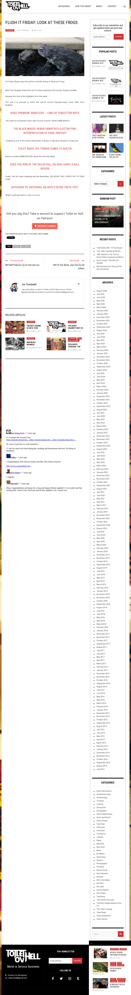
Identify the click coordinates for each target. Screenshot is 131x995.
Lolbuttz (100, 837)
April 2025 (101, 344)
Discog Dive (101, 807)
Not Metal (100, 854)
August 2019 (102, 568)
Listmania (31, 322)
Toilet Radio (101, 912)
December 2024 (103, 357)
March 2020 (101, 545)
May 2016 (101, 697)
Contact (112, 6)
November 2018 (103, 598)
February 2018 (102, 627)
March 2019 (101, 584)
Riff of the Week (103, 880)
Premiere (100, 867)
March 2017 (101, 664)
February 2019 (102, 588)
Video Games (102, 919)
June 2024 (101, 377)
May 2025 (101, 340)
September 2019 (103, 565)
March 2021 (101, 505)
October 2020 (102, 522)
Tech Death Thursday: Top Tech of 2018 (74, 346)
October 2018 (102, 601)
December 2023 (103, 396)
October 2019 (102, 561)
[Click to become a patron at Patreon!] (45, 226)
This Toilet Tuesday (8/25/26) (109, 251)
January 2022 (102, 472)
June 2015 (101, 733)
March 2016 (101, 703)
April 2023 (101, 423)
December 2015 (103, 713)
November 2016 (103, 677)
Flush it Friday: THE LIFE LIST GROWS (115, 157)
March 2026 (101, 307)
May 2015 (101, 736)
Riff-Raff (100, 887)
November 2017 (103, 637)
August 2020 (102, 528)
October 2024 (102, 363)
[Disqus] (44, 395)
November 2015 (103, 716)
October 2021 (102, 482)
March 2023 (101, 426)
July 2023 (100, 413)
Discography (102, 811)
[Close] (91, 943)
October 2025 (102, 324)
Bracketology (102, 797)
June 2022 (101, 456)
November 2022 (103, 439)
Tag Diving (101, 896)
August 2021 (102, 489)
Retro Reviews (116, 964)
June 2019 (101, 575)
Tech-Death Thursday (75, 339)
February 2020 (102, 548)
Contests (100, 801)
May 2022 (101, 459)
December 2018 (103, 594)
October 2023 (102, 403)
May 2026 (101, 301)
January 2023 (102, 433)
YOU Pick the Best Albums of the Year (99, 98)
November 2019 (103, 558)
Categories (64, 6)
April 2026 (101, 304)
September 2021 (103, 485)
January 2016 (102, 710)
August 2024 (102, 370)
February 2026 (102, 311)
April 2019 (101, 581)
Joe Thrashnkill (24, 30)
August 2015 (102, 726)
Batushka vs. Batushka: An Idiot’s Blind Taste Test (44, 187)
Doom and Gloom (104, 817)
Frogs (16, 246)
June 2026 (101, 297)
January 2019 (102, 591)
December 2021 (103, 476)
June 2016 (101, 693)
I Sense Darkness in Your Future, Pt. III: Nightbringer (108, 218)
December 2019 (103, 555)
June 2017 (101, 654)
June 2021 (101, 495)
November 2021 (103, 479)
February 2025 (102, 350)
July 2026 (100, 294)
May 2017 (101, 657)
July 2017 (100, 650)
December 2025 (103, 317)
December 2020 (103, 515)
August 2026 (102, 291)
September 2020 (103, 525)
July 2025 (100, 334)
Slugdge (26, 246)
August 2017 (102, 647)
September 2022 (103, 446)
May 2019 (101, 578)
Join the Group (83, 6)
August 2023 (102, 410)
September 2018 (103, 604)
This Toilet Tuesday (104, 909)
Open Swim (9, 30)
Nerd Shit (100, 844)
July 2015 (100, 730)
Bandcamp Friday (104, 794)
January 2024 (102, 393)
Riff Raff (100, 883)
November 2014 (103, 756)
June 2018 (101, 614)
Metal (113, 963)
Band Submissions (104, 791)
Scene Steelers (103, 890)
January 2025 (102, 353)
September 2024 (103, 367)
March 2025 (101, 347)
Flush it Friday (102, 821)
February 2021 (102, 509)
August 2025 (102, 330)
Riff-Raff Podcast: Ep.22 (22, 265)
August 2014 (102, 766)
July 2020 (100, 532)
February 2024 (102, 390)
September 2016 (103, 683)
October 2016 (102, 680)
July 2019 (100, 571)
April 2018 (101, 621)
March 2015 (101, 743)
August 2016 (102, 687)
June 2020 (101, 535)
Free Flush (101, 824)
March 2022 (101, 466)
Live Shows (101, 834)
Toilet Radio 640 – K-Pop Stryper (110, 248)
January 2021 (102, 512)
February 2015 (102, 746)
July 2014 (100, 769)
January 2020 (102, 551)
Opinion (113, 981)
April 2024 (101, 383)
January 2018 (102, 631)
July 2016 (100, 690)
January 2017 (102, 670)
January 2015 (102, 749)
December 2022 (103, 436)
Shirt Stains (101, 893)
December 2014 (103, 753)
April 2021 (101, 502)
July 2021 (100, 492)
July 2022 (100, 452)
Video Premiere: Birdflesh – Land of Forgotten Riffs (44, 113)
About (99, 6)
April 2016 (101, 700)
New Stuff (31, 338)
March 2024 (101, 386)
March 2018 (101, 624)
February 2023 (102, 429)
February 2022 (102, 469)
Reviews (123, 949)
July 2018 (100, 611)
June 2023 (101, 416)
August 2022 (102, 449)
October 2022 (102, 443)
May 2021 (101, 499)
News (113, 209)
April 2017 (101, 660)
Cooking (100, 804)
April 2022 (101, 462)
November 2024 (103, 360)
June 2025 (101, 337)
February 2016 (102, 707)
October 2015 (102, 720)
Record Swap (102, 870)
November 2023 (103, 400)
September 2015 (103, 723)
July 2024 (100, 373)
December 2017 (103, 634)
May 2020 (101, 538)
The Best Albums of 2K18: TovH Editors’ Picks (34, 328)
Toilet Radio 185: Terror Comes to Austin (45, 148)
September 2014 (103, 763)
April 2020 (101, 542)
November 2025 (103, 321)
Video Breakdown (104, 916)
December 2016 (103, 674)
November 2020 (103, 518)
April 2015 (101, 740)
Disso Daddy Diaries (104, 814)
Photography (102, 863)
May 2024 (101, 380)
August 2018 (102, 608)
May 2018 (101, 617)
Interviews (101, 827)
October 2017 (102, 641)
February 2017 (102, 667)
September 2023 (103, 406)
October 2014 (102, 759)
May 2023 (101, 419)
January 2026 (102, 314)
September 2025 (103, 327)
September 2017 (103, 644)
